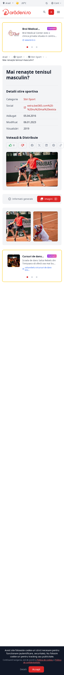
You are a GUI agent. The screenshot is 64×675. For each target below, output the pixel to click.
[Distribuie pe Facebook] (32, 145)
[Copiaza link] (61, 145)
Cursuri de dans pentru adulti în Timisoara (32, 256)
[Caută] (44, 12)
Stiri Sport (29, 99)
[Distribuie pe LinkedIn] (46, 145)
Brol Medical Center (30, 29)
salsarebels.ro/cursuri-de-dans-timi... (38, 268)
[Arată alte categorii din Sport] (23, 57)
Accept (36, 669)
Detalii (23, 669)
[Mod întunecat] (47, 3)
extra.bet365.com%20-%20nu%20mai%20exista (41, 107)
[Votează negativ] (22, 145)
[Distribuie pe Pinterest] (54, 145)
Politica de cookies (45, 660)
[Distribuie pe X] (39, 145)
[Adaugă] (51, 12)
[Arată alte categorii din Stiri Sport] (43, 57)
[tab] (27, 47)
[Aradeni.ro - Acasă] (16, 12)
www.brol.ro (30, 40)
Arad (4, 56)
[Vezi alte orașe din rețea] (9, 57)
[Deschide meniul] (58, 12)
